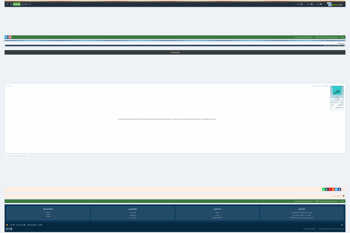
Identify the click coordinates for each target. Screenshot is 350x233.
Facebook (48, 212)
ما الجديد (298, 4)
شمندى (342, 45)
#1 (7, 85)
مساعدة (11, 224)
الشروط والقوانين (30, 224)
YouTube (48, 216)
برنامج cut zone (341, 43)
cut (341, 196)
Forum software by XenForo (331, 228)
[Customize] (11, 4)
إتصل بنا (38, 224)
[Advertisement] (175, 21)
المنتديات (309, 4)
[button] (315, 4)
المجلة (318, 4)
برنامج (334, 196)
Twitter (48, 214)
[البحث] (7, 4)
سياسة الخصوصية (19, 224)
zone (338, 196)
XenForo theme (306, 228)
